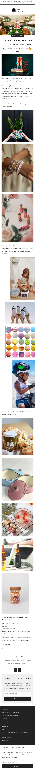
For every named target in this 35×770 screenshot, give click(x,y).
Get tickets (5, 638)
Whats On (24, 663)
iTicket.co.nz (25, 640)
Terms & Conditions (7, 737)
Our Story (4, 718)
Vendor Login (5, 721)
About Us (6, 660)
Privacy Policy (5, 740)
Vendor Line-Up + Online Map (10, 712)
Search (3, 729)
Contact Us (5, 726)
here (8, 644)
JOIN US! (16, 698)
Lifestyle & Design (25, 660)
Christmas (13, 660)
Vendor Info (5, 724)
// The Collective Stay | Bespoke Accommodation (15, 732)
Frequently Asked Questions (10, 715)
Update (18, 663)
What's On (5, 710)
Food (18, 660)
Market (10, 663)
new (14, 663)
